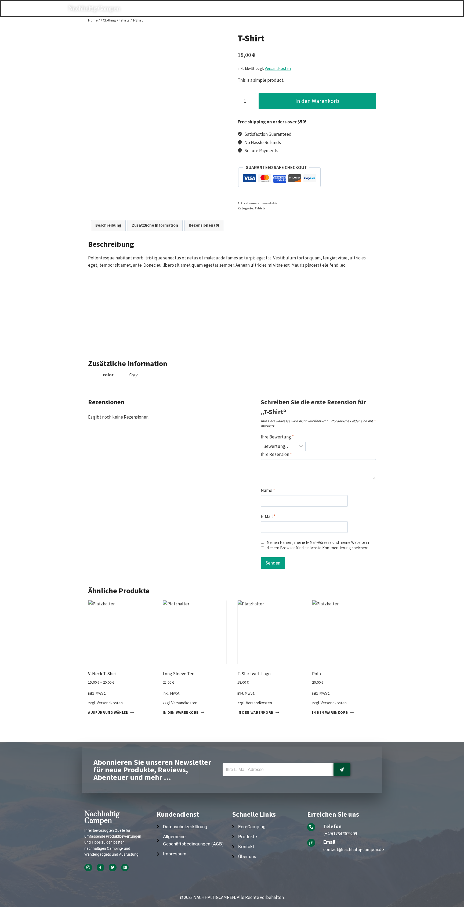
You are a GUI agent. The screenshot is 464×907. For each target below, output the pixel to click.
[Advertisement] (232, 311)
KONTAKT (315, 8)
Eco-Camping (169, 8)
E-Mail (268, 516)
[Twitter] (113, 868)
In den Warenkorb (317, 101)
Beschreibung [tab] (108, 225)
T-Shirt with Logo (254, 674)
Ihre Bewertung (277, 437)
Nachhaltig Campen (94, 8)
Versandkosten (278, 68)
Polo (316, 674)
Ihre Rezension (276, 454)
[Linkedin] (125, 868)
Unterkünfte (243, 8)
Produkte (206, 8)
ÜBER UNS (283, 8)
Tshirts (260, 208)
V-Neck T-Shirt (102, 674)
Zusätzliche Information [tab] (155, 225)
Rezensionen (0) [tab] (204, 225)
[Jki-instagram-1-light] (88, 868)
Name (268, 490)
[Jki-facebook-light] (100, 868)
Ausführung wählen (108, 712)
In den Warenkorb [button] (181, 712)
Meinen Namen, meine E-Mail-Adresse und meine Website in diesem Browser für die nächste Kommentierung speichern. (318, 545)
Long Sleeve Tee (178, 674)
